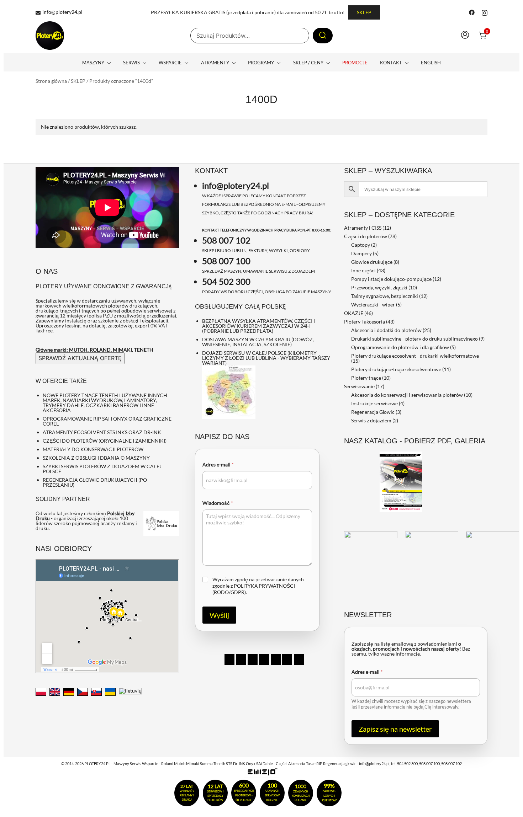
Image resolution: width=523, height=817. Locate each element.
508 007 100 (226, 261)
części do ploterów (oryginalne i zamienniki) (105, 441)
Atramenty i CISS (362, 228)
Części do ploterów (365, 236)
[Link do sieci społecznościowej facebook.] (472, 12)
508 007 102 (226, 240)
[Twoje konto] (465, 35)
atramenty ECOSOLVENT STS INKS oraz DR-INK (102, 432)
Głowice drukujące (371, 262)
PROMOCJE (355, 62)
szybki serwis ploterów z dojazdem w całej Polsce (102, 468)
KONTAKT (391, 62)
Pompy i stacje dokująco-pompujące (391, 279)
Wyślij (219, 615)
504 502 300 (226, 281)
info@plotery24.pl (62, 12)
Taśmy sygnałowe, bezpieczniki (384, 296)
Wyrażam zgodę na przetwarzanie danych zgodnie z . (258, 585)
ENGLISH (431, 62)
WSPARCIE (170, 62)
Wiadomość (217, 503)
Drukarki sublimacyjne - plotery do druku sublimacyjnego (414, 339)
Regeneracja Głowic (373, 412)
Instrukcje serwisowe (374, 403)
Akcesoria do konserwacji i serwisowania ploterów (407, 395)
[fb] (229, 659)
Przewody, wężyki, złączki (379, 287)
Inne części (363, 270)
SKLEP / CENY (308, 62)
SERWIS (131, 62)
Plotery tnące (366, 378)
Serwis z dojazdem (371, 420)
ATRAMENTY (215, 62)
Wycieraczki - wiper (373, 304)
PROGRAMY (261, 62)
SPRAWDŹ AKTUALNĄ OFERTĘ (80, 358)
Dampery (361, 253)
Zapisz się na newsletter (395, 729)
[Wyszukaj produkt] (323, 36)
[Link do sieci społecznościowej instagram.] (484, 12)
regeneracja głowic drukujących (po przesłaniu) (95, 482)
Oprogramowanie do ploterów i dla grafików (400, 347)
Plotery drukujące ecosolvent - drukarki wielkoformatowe (415, 356)
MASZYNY (93, 62)
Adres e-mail (218, 464)
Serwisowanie (359, 386)
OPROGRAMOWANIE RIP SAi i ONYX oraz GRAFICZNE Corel (107, 421)
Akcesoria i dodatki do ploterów (386, 330)
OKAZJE (353, 313)
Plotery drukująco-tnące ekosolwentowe (396, 369)
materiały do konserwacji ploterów (93, 449)
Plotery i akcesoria (364, 322)
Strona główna (51, 81)
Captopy (360, 245)
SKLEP (364, 12)
